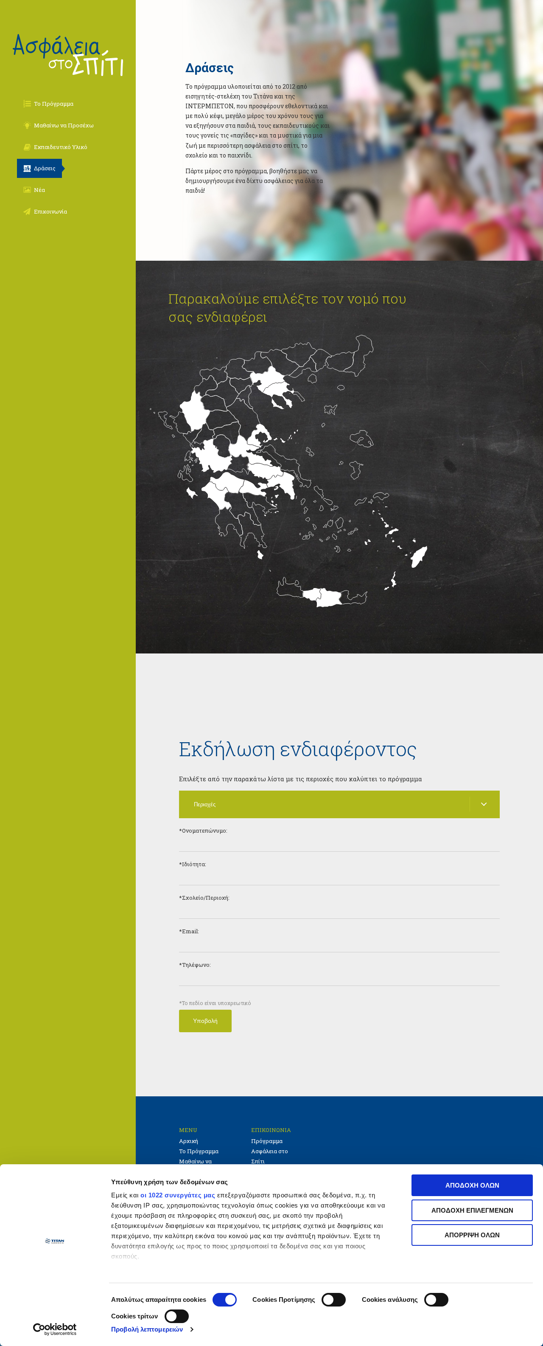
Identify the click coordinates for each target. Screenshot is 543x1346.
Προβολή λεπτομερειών (147, 1329)
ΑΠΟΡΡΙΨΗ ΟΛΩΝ (472, 1235)
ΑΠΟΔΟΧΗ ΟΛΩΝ (472, 1185)
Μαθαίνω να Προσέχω (64, 125)
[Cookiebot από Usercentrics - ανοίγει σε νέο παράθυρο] (55, 1329)
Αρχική (188, 1141)
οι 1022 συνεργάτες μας (177, 1195)
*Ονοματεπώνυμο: (203, 830)
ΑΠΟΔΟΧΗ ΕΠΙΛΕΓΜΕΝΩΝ (472, 1210)
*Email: (189, 931)
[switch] (334, 1300)
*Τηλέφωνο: (195, 965)
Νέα (39, 190)
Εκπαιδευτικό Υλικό (60, 147)
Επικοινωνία (50, 211)
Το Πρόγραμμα (53, 103)
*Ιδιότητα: (192, 864)
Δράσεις (45, 168)
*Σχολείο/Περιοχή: (204, 897)
